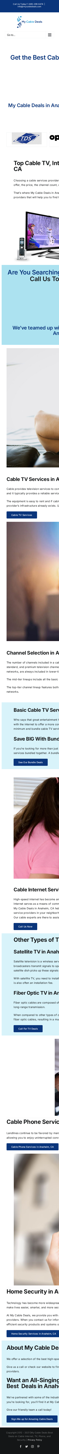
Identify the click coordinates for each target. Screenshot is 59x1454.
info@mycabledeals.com (29, 6)
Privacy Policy (35, 1440)
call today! (45, 1409)
